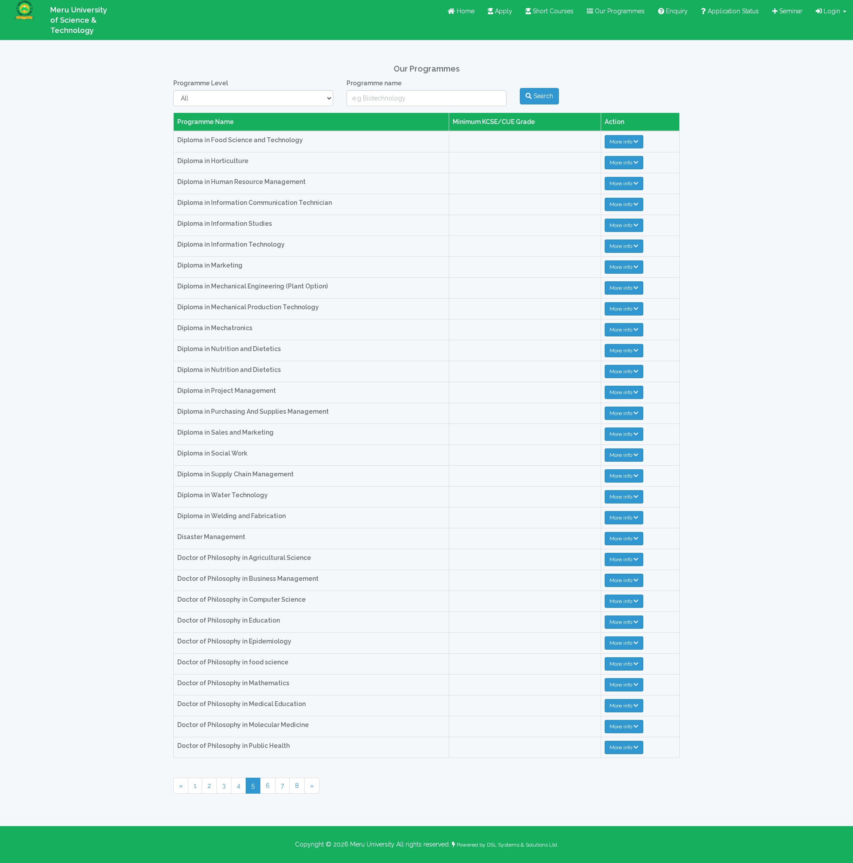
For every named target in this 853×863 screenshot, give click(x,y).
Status (732, 11)
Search (542, 96)
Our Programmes (619, 11)
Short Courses (552, 11)
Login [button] (832, 11)
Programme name (374, 83)
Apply (502, 11)
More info (622, 142)
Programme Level (200, 83)
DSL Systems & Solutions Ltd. (522, 845)
